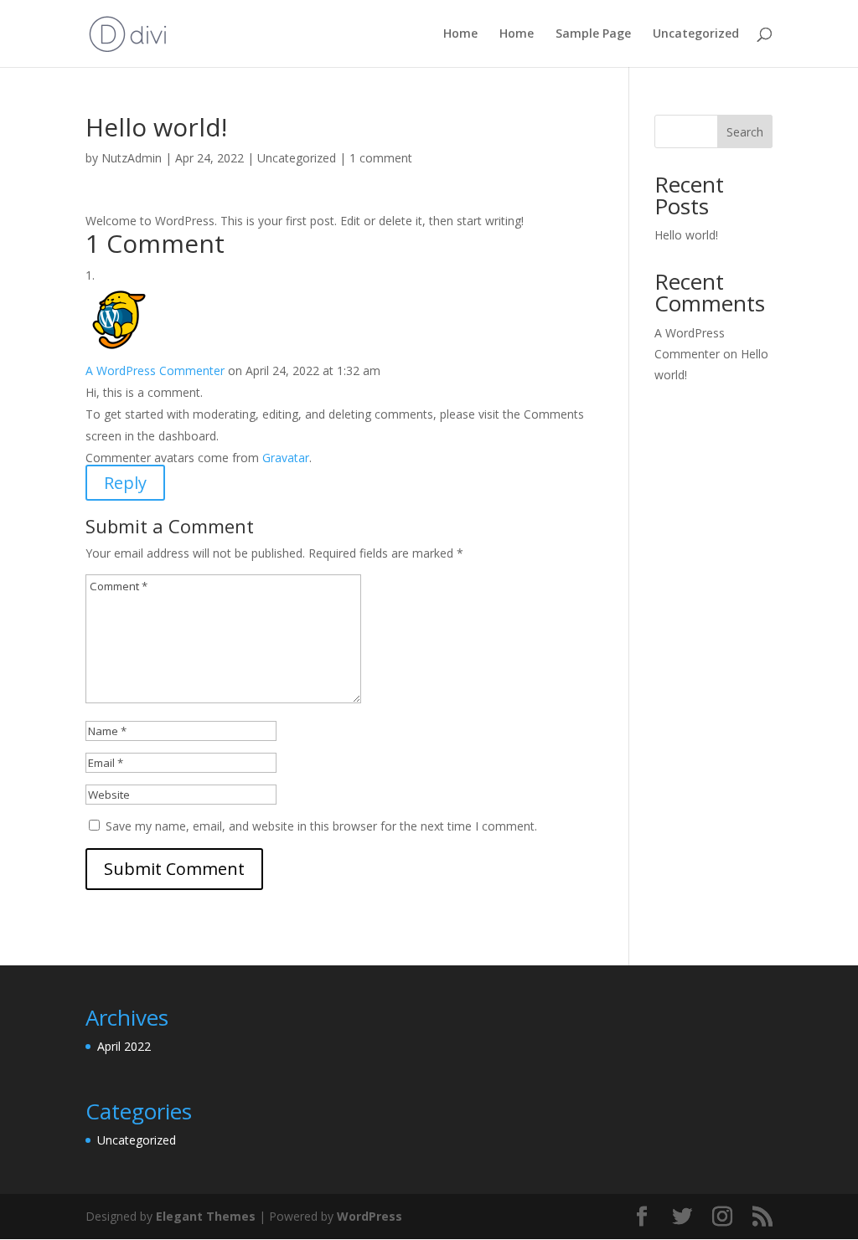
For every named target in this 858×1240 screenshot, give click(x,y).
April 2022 (124, 1046)
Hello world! (686, 235)
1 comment (380, 158)
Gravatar (285, 458)
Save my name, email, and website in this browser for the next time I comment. (321, 826)
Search (744, 132)
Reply (125, 482)
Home (460, 34)
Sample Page (593, 34)
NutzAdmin (131, 158)
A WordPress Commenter (155, 370)
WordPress (369, 1216)
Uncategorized (696, 34)
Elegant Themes (206, 1216)
